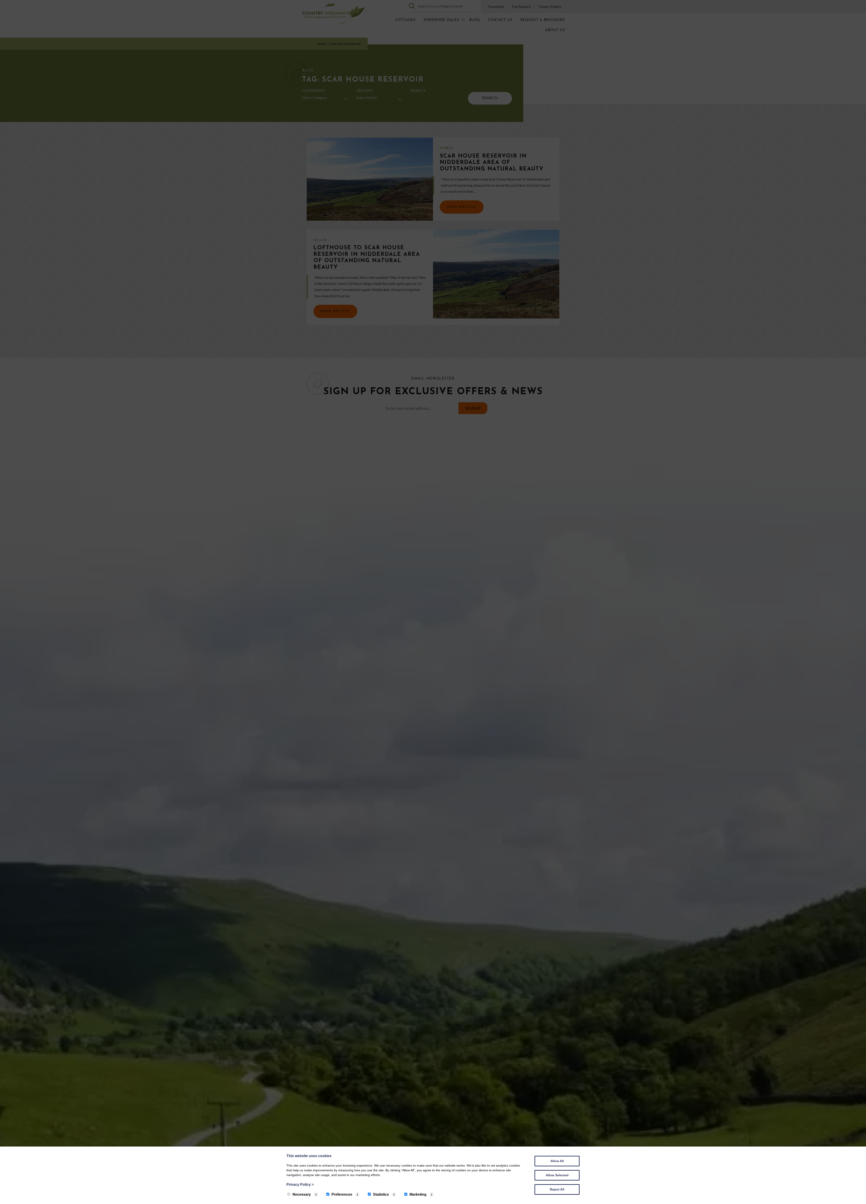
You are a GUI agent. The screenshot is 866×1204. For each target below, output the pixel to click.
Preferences (342, 1194)
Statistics (381, 1194)
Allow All (557, 1161)
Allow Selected (557, 1175)
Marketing (418, 1194)
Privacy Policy (300, 1184)
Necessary (302, 1194)
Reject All (557, 1189)
